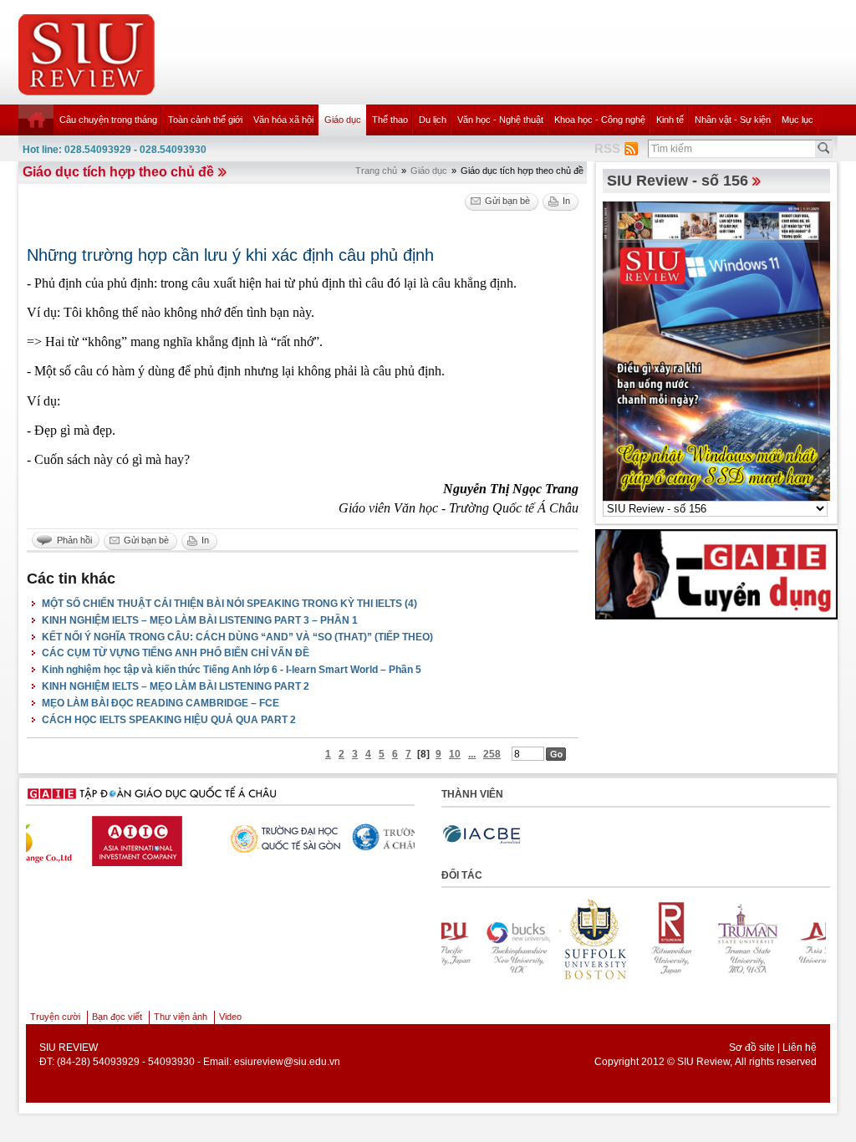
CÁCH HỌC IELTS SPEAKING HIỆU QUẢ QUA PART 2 (169, 720)
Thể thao (390, 120)
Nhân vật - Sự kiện (733, 120)
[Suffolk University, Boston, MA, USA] (554, 940)
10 (455, 754)
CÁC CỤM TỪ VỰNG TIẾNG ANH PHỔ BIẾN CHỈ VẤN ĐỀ (175, 653)
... (472, 754)
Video (230, 1017)
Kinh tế (670, 120)
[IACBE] (481, 835)
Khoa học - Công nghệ (599, 120)
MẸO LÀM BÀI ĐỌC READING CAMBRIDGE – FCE (160, 703)
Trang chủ (376, 171)
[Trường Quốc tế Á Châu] (344, 838)
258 (492, 754)
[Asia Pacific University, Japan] (785, 940)
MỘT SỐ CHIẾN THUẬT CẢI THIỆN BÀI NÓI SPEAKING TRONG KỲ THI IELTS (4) (229, 603)
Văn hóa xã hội (283, 120)
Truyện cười (55, 1017)
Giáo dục (342, 120)
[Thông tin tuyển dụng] (716, 573)
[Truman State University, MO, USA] (708, 940)
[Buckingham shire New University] (477, 940)
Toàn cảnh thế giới (205, 120)
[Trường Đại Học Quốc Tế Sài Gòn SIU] (215, 837)
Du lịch (432, 120)
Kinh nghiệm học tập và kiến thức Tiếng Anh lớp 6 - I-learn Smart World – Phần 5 (231, 670)
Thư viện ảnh (180, 1017)
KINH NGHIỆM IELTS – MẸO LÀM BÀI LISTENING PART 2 (175, 686)
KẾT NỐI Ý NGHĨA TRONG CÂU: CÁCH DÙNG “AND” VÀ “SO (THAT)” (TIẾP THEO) (237, 637)
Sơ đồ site (752, 1047)
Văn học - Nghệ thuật (500, 120)
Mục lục (797, 120)
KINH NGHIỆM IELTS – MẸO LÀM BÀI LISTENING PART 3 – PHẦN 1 (200, 620)
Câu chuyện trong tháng (108, 120)
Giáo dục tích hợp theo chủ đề (118, 172)
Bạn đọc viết (117, 1017)
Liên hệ (799, 1047)
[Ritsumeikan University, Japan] (631, 940)
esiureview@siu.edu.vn (287, 1062)
